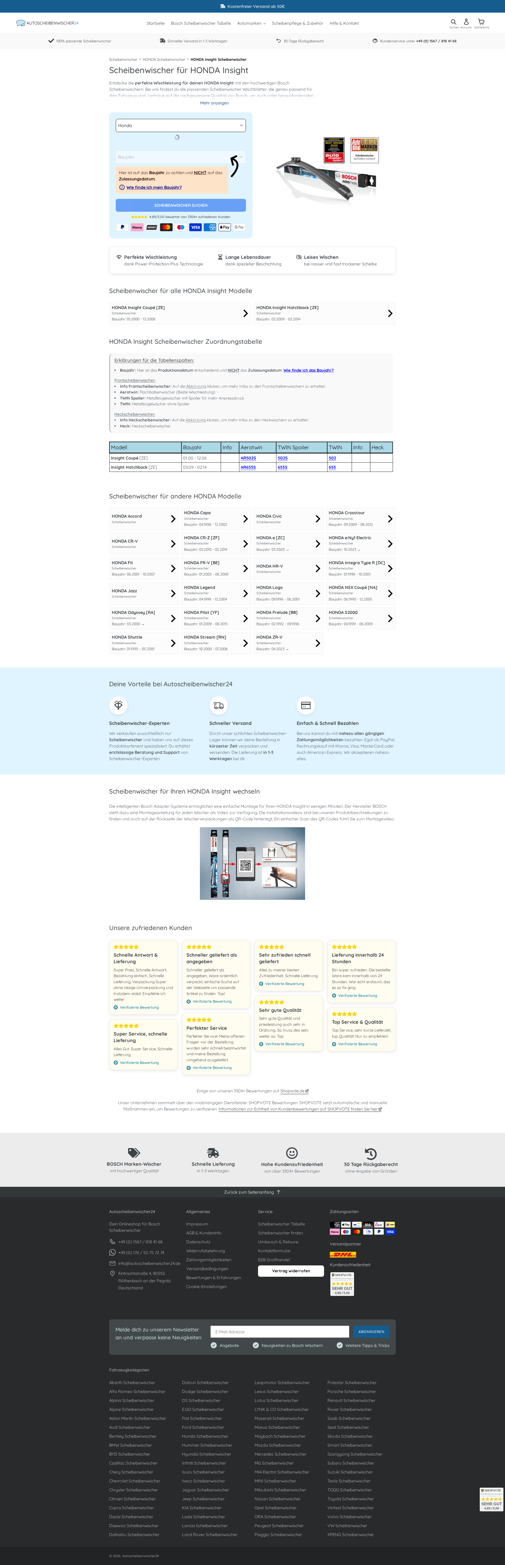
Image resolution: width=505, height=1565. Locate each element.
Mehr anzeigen (214, 102)
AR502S (248, 458)
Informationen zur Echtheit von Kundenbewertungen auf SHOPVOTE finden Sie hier (299, 1109)
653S (282, 467)
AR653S (248, 467)
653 (332, 467)
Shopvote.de (293, 1090)
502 (332, 458)
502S (283, 458)
